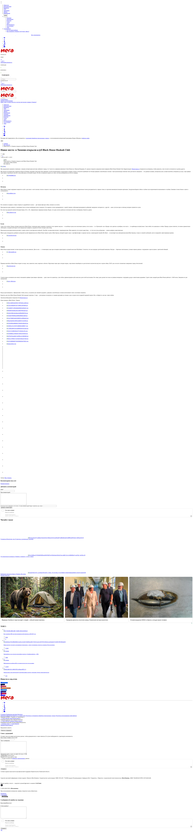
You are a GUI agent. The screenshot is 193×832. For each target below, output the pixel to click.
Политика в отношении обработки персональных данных (41, 715)
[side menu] (1, 86)
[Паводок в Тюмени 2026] (6, 76)
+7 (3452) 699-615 (14, 723)
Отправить (3, 769)
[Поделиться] (1, 830)
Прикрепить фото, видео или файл (14, 754)
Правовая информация (6, 715)
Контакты (20, 714)
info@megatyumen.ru (15, 718)
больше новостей (5, 575)
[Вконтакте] (4, 38)
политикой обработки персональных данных (37, 138)
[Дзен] (4, 39)
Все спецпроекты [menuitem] (35, 35)
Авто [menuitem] (8, 23)
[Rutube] (4, 45)
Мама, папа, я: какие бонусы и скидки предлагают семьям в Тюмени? (18, 102)
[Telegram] (4, 43)
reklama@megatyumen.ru (7, 725)
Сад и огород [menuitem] (10, 26)
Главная (6, 143)
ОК (2, 140)
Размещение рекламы (11, 714)
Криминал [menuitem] (6, 7)
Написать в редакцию (6, 730)
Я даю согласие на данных (15, 758)
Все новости (7, 145)
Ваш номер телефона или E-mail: (9, 737)
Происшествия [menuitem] (7, 6)
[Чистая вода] (14, 76)
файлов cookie (85, 138)
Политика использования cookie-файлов (66, 715)
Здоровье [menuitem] (9, 18)
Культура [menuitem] (9, 20)
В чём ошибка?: (5, 806)
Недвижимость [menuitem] (10, 24)
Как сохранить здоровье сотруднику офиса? (18, 31)
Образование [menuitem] (10, 19)
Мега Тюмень (7, 477)
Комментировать (5, 483)
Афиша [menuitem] (5, 12)
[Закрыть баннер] (1, 1)
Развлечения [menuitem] (7, 13)
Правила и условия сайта (19, 715)
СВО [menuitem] (8, 27)
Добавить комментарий (6, 507)
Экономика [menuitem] (6, 10)
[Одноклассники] (4, 41)
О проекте (3, 714)
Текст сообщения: (5, 740)
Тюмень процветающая (7, 100)
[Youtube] (4, 47)
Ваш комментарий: (5, 492)
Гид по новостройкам (12, 30)
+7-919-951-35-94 (5, 723)
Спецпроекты (4, 99)
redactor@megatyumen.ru (16, 721)
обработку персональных (18, 758)
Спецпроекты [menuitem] (7, 28)
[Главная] (18, 52)
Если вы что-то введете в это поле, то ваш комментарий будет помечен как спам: (21, 506)
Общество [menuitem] (6, 5)
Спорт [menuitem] (8, 22)
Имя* (2, 489)
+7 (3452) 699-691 (5, 718)
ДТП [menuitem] (5, 9)
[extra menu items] (5, 15)
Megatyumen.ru (135, 169)
